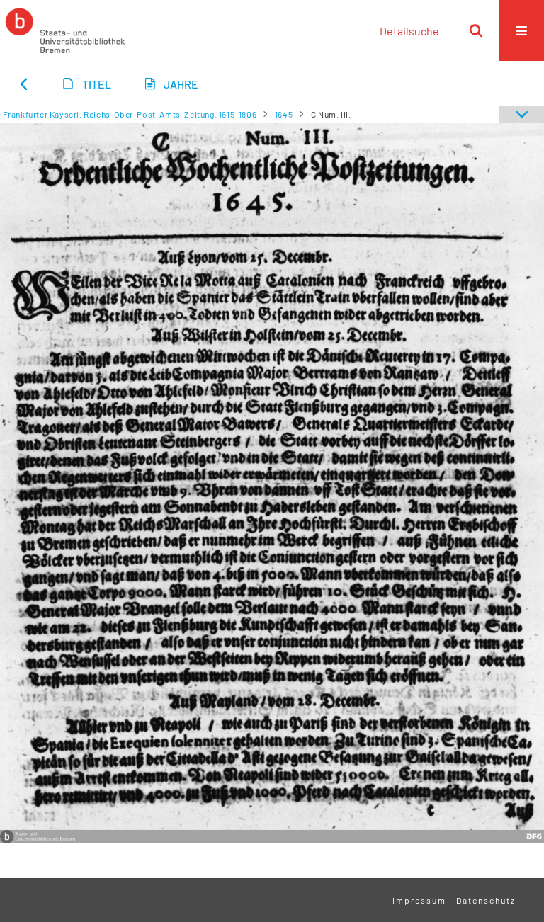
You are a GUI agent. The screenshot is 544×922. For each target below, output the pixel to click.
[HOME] (65, 30)
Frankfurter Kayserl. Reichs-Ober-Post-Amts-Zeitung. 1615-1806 (130, 114)
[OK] (476, 30)
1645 (284, 114)
